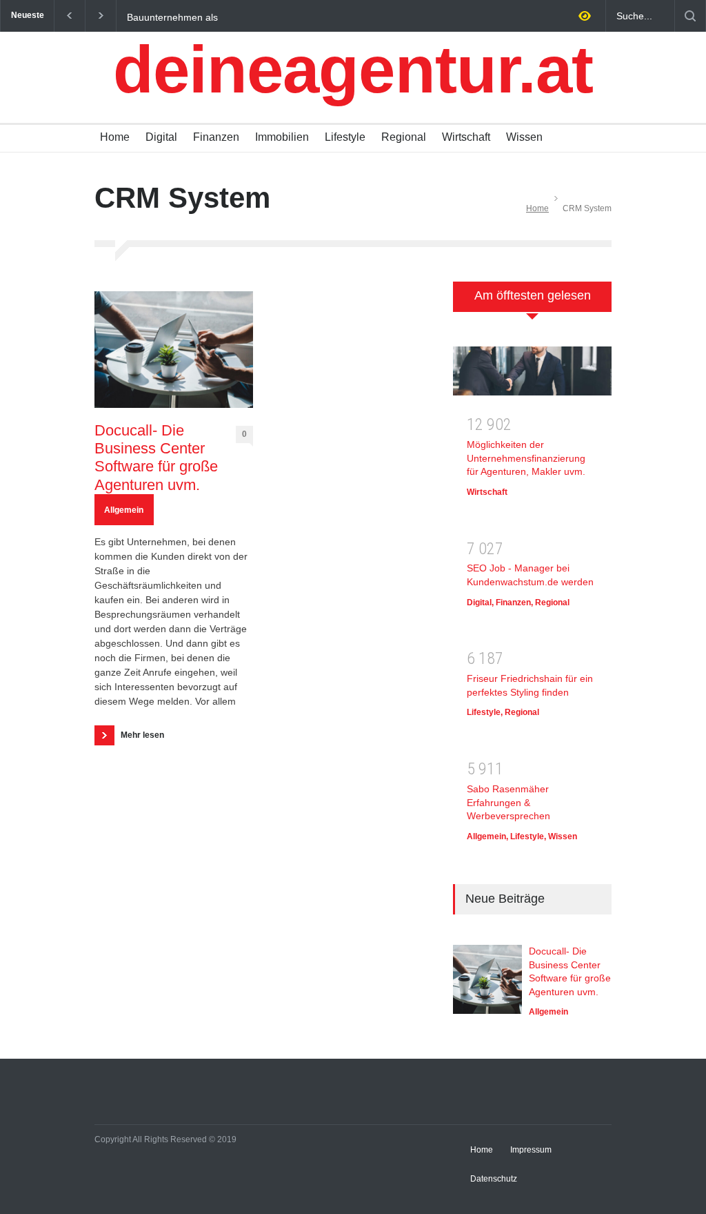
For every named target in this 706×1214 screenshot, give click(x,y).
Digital (161, 137)
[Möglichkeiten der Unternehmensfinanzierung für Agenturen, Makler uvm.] (532, 375)
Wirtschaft (466, 137)
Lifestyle (345, 137)
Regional (403, 137)
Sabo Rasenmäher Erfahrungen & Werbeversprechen (508, 802)
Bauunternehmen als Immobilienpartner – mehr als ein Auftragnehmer (199, 16)
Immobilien (282, 137)
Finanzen (216, 137)
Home (115, 137)
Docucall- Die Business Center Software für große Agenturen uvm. (156, 457)
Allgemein (123, 510)
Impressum (531, 1150)
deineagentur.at (353, 69)
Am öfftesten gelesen (532, 295)
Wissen (524, 137)
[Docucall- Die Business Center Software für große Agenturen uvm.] (173, 349)
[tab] (532, 304)
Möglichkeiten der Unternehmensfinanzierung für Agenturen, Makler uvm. (526, 458)
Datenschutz (493, 1179)
